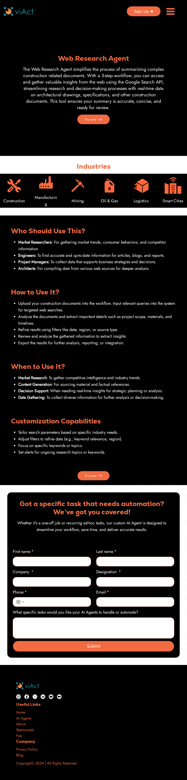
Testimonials (25, 730)
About (21, 724)
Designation (108, 572)
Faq (19, 735)
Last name (106, 551)
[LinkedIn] (43, 696)
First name (23, 551)
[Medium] (59, 696)
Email (102, 592)
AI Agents (23, 718)
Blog (19, 755)
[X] (35, 696)
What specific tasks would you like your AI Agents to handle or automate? (75, 612)
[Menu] (170, 11)
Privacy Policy (27, 749)
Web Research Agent (93, 58)
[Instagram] (18, 696)
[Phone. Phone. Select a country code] (20, 602)
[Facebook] (26, 696)
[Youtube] (51, 696)
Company (23, 572)
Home (20, 712)
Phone (20, 592)
